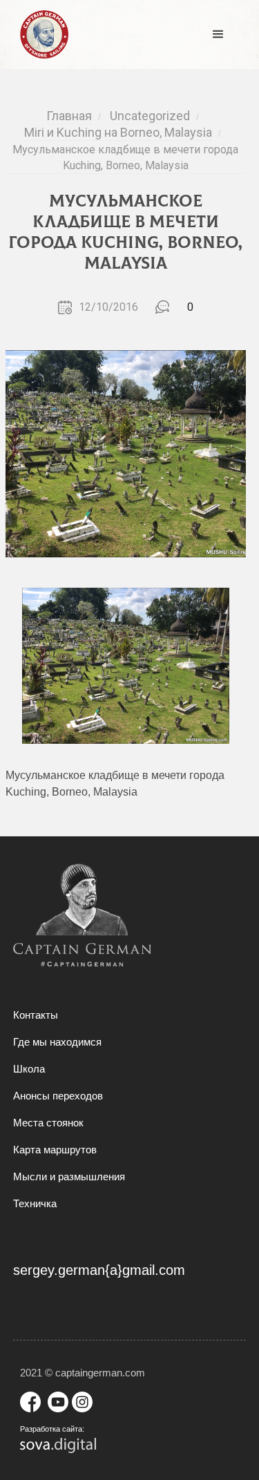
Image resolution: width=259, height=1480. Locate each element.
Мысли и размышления (69, 1176)
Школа (29, 1069)
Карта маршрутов (55, 1149)
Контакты (35, 1015)
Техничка (35, 1203)
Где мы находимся (57, 1042)
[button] (218, 34)
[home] (40, 34)
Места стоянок (48, 1122)
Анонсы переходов (58, 1096)
